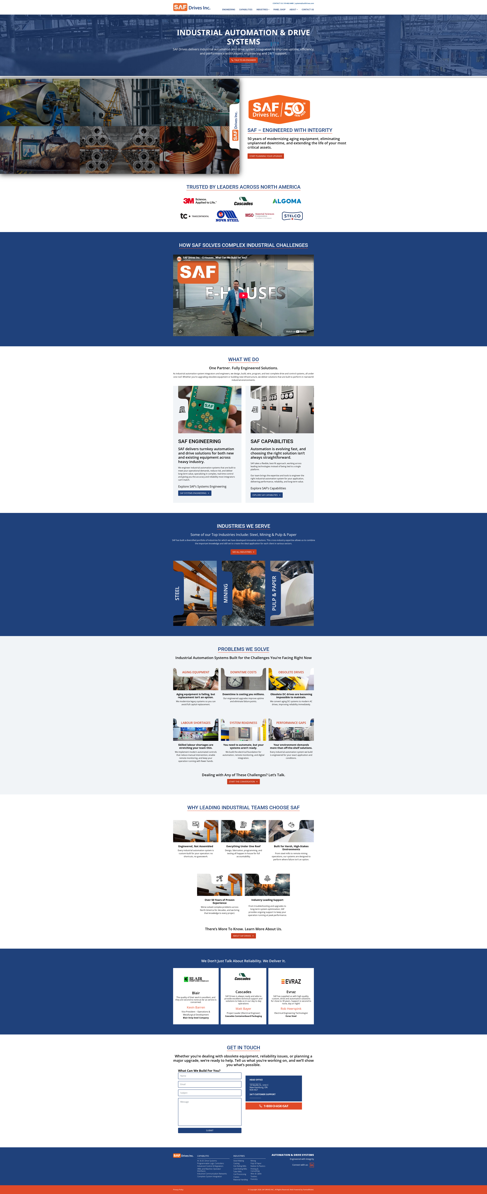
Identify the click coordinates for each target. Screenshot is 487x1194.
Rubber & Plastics (258, 1166)
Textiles (254, 1176)
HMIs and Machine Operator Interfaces (209, 1170)
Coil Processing (239, 1174)
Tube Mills (237, 1171)
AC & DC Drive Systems (207, 1161)
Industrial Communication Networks (212, 1173)
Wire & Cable (256, 1173)
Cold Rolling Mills (240, 1169)
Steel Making (238, 1161)
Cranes (236, 1177)
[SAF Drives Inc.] (191, 7)
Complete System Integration (209, 1176)
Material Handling (240, 1179)
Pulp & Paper (256, 1163)
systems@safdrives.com (304, 3)
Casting (236, 1163)
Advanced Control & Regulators (210, 1166)
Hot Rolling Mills (239, 1166)
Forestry (254, 1179)
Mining (253, 1161)
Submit (209, 1130)
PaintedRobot (308, 1189)
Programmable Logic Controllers (210, 1163)
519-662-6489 (288, 3)
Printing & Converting (255, 1170)
